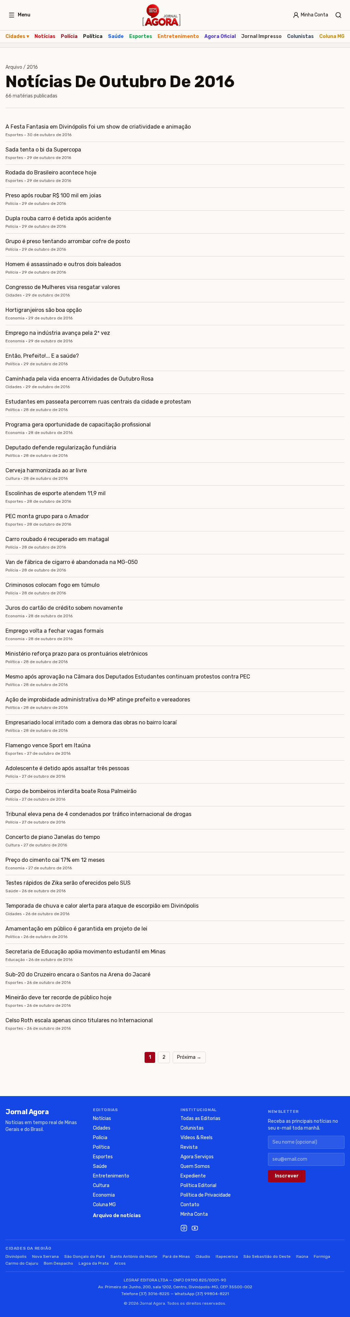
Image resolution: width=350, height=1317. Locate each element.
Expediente (193, 1176)
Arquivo (13, 67)
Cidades (17, 36)
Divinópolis (16, 1256)
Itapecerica (227, 1256)
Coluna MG (332, 36)
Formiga (322, 1256)
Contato (189, 1205)
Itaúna (302, 1256)
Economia (104, 1195)
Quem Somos (195, 1166)
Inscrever (287, 1176)
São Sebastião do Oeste (267, 1256)
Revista (189, 1147)
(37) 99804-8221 (212, 1293)
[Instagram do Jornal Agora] (183, 1228)
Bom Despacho (58, 1263)
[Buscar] (338, 15)
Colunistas (300, 36)
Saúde (116, 36)
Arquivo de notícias (117, 1216)
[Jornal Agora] (162, 15)
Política (93, 36)
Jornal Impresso (261, 36)
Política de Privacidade (205, 1195)
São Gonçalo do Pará (84, 1256)
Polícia (69, 36)
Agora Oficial (220, 36)
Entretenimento (178, 36)
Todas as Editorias (200, 1118)
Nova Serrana (45, 1256)
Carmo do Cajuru (21, 1263)
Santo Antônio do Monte (133, 1256)
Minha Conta (194, 1214)
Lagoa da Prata (94, 1263)
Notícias (45, 36)
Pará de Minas (176, 1256)
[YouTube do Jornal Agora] (194, 1228)
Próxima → (189, 1057)
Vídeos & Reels (196, 1138)
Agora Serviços (197, 1157)
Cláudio (203, 1256)
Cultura (101, 1185)
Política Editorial (198, 1185)
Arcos (120, 1263)
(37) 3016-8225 (154, 1293)
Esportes (140, 36)
